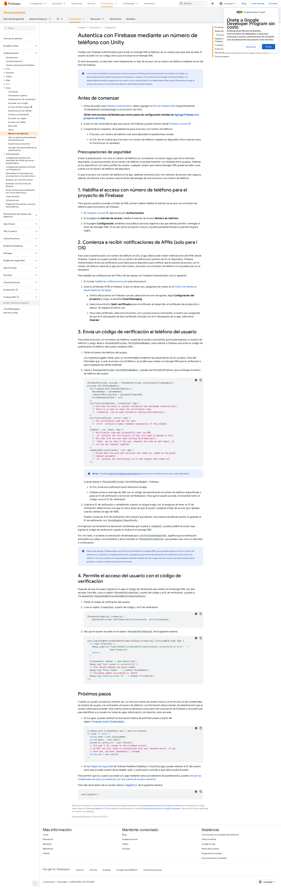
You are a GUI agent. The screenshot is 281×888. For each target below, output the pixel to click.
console (178, 123)
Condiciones (48, 882)
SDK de (164, 106)
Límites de (123, 473)
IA (58, 19)
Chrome (93, 870)
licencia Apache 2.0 (97, 808)
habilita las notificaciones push (111, 281)
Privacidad (62, 882)
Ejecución (57, 3)
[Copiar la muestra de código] (200, 380)
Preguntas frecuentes (212, 853)
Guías (45, 834)
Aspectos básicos (38, 19)
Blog (244, 3)
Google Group (208, 844)
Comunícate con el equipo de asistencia (220, 834)
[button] (17, 46)
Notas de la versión (210, 848)
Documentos (107, 3)
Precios (91, 3)
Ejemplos (130, 19)
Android (79, 870)
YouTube (126, 848)
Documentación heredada (214, 858)
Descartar (251, 46)
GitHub (46, 853)
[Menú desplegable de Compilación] (46, 3)
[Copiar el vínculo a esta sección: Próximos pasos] (114, 694)
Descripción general (14, 19)
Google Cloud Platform (127, 870)
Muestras (47, 844)
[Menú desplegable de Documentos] (116, 3)
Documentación (14, 12)
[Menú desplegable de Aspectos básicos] (50, 18)
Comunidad (128, 3)
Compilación (36, 3)
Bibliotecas (48, 848)
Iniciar (268, 46)
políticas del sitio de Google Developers (163, 808)
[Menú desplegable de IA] (62, 18)
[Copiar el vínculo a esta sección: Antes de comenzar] (122, 98)
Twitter (125, 844)
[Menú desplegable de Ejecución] (65, 3)
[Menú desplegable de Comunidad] (137, 3)
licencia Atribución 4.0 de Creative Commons (162, 805)
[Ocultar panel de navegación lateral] (35, 883)
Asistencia (149, 3)
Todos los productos (152, 870)
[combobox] (193, 3)
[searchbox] (20, 28)
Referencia (115, 19)
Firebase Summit (130, 839)
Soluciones (77, 3)
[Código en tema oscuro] (196, 380)
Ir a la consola (257, 3)
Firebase (81, 27)
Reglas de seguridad (102, 766)
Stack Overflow (209, 839)
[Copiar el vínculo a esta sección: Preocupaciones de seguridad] (134, 152)
